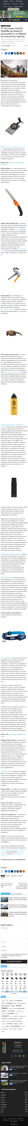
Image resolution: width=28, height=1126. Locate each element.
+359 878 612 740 (18, 1044)
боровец (13, 1006)
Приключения (14, 875)
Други (11, 1075)
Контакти (21, 1120)
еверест (4, 1011)
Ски (3, 1003)
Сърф (14, 1003)
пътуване (9, 1024)
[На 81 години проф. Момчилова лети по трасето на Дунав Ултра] (4, 1068)
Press (11, 1120)
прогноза (8, 1021)
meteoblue (14, 993)
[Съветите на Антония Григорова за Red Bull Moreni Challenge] (4, 1082)
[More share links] (23, 53)
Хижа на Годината (13, 9)
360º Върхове (6, 1120)
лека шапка (17, 372)
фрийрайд (20, 1029)
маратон (16, 1016)
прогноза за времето (16, 1021)
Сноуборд (8, 1003)
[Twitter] (19, 1056)
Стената (20, 875)
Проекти (16, 1120)
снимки (21, 1024)
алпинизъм (5, 1006)
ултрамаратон (5, 1029)
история (17, 1013)
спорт (3, 1026)
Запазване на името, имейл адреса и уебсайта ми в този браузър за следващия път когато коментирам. (14, 956)
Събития (3, 1102)
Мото (10, 6)
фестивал (11, 1029)
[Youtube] (23, 1056)
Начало (2, 23)
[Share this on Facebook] (6, 53)
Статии (3, 1100)
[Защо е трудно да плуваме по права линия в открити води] (4, 899)
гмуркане (10, 1008)
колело (11, 1016)
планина (20, 1018)
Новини (2, 1092)
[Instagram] (15, 1056)
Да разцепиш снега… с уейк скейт (18, 1073)
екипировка (11, 1011)
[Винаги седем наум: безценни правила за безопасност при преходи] (4, 914)
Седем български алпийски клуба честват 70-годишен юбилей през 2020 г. (21, 886)
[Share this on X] (12, 53)
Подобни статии (6, 893)
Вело (5, 6)
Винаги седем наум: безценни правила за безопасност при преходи (18, 914)
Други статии (6, 1063)
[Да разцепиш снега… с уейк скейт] (4, 1075)
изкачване (4, 1013)
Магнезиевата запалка (7, 309)
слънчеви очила (8, 372)
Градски (14, 4)
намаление (4, 1019)
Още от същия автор (16, 893)
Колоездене (18, 1001)
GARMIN (3, 1000)
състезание (15, 1026)
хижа (3, 1031)
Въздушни (19, 1)
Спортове (3, 1095)
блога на (15, 854)
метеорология (22, 1016)
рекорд (16, 1024)
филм (15, 1029)
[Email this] (18, 53)
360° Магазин (20, 1118)
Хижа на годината (21, 1003)
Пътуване (3, 1107)
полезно (3, 1021)
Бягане (22, 4)
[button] (26, 20)
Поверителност (14, 1121)
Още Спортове (18, 6)
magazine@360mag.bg (17, 1051)
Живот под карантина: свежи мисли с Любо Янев (7, 885)
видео (5, 1008)
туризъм (23, 1026)
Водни (12, 1)
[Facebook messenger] (9, 53)
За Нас (5, 1118)
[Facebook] (11, 1056)
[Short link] (21, 53)
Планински (6, 4)
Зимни (5, 1)
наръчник (8, 875)
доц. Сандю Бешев (18, 1008)
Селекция (8, 25)
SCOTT (7, 1000)
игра (22, 1011)
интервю (10, 1013)
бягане (18, 1006)
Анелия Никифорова (6, 45)
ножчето (17, 229)
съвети (2, 877)
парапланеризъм (12, 1019)
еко (16, 1011)
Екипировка (3, 25)
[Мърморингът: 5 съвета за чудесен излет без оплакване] (4, 906)
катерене (5, 1016)
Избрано (2, 908)
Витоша (12, 1000)
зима (19, 1011)
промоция (3, 1023)
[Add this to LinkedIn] (15, 53)
